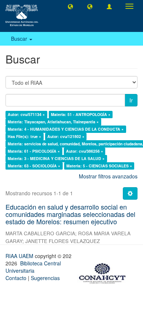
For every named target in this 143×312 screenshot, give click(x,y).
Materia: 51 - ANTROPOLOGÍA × (80, 114)
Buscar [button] (20, 38)
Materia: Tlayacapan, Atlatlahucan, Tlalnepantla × (53, 121)
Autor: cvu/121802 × (65, 136)
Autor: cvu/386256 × (84, 151)
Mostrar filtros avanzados (108, 176)
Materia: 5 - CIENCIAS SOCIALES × (99, 165)
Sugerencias (45, 278)
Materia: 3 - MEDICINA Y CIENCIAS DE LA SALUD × (56, 158)
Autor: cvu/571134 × (26, 114)
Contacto (16, 278)
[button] (70, 6)
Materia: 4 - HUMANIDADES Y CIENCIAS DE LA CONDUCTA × (66, 129)
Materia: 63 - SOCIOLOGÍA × (34, 165)
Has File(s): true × (24, 136)
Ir (131, 100)
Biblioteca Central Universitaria (33, 267)
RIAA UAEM (20, 256)
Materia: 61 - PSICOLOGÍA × (34, 151)
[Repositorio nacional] (105, 272)
